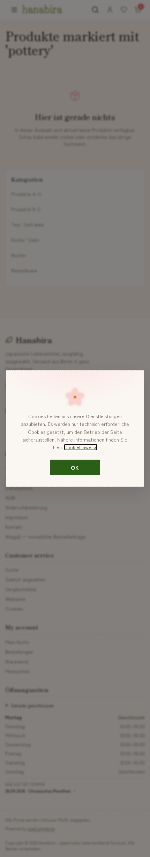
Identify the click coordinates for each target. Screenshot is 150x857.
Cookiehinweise (80, 447)
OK (75, 467)
